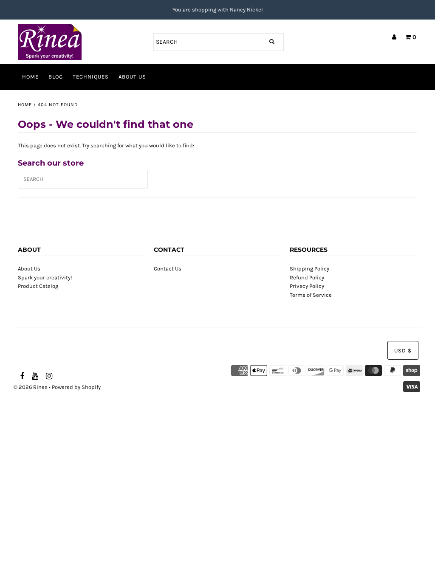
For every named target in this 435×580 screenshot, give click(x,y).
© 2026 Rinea (31, 387)
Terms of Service (311, 295)
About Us (132, 76)
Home (30, 76)
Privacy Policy (307, 286)
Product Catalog (38, 286)
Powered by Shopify (76, 387)
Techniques (91, 76)
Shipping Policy (309, 268)
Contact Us (167, 268)
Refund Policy (307, 277)
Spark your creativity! (45, 277)
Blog (55, 76)
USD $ (403, 350)
